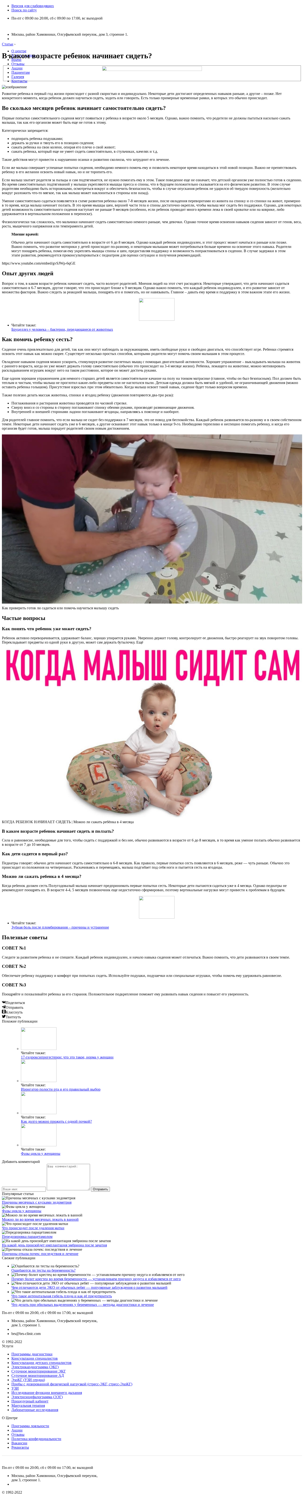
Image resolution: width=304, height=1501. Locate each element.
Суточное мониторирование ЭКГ (38, 1371)
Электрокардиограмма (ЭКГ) (35, 1367)
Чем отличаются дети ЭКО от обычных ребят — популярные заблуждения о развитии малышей (89, 1287)
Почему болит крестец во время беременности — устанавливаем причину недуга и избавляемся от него (96, 1279)
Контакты (19, 81)
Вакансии (19, 1443)
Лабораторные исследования (34, 1410)
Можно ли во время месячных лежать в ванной (40, 1219)
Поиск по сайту (24, 10)
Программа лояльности (30, 1426)
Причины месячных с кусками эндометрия (36, 1202)
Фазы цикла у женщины (40, 1154)
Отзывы (17, 64)
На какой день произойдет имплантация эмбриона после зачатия (54, 1245)
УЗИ (15, 1388)
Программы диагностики (31, 1354)
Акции (17, 68)
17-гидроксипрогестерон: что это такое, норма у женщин (67, 1057)
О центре (18, 51)
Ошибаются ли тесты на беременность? (43, 1270)
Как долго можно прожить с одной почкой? (56, 1121)
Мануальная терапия (28, 1405)
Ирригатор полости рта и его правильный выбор (60, 1089)
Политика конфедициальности (36, 1439)
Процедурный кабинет (29, 1401)
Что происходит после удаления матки (33, 1228)
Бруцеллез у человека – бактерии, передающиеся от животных (62, 329)
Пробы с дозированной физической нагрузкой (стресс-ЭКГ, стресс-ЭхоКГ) (71, 1384)
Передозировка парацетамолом (27, 1237)
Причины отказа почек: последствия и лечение (40, 1254)
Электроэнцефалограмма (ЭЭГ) (37, 1397)
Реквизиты (20, 1447)
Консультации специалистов (34, 1358)
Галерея (17, 77)
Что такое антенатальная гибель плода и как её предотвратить (61, 1296)
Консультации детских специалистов (41, 1363)
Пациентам (20, 72)
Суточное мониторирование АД (37, 1375)
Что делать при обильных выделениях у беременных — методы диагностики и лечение (82, 1305)
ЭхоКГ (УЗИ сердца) (28, 1380)
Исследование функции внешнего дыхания (46, 1393)
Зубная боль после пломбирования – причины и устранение (60, 927)
